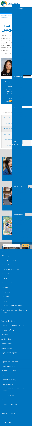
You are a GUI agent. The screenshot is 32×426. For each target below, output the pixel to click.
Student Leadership (17, 160)
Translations (21, 237)
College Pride (17, 45)
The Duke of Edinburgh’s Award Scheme (21, 165)
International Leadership (17, 230)
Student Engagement (21, 193)
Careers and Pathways (17, 201)
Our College (18, 9)
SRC (17, 169)
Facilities (21, 14)
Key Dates (21, 30)
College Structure (17, 55)
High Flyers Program (21, 114)
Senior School (17, 132)
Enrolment (18, 76)
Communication (17, 63)
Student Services (20, 186)
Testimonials (21, 230)
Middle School (17, 123)
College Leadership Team (17, 35)
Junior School (17, 113)
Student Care (17, 221)
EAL (21, 124)
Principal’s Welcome (17, 15)
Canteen (17, 192)
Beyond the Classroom (17, 143)
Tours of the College (17, 85)
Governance (21, 22)
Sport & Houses (21, 151)
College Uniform (21, 98)
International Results (21, 221)
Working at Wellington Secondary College (21, 63)
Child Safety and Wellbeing (21, 49)
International (19, 215)
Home (3, 251)
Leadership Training (17, 177)
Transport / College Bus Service (21, 86)
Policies (21, 39)
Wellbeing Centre (21, 202)
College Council (17, 24)
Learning (17, 107)
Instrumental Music (17, 151)
